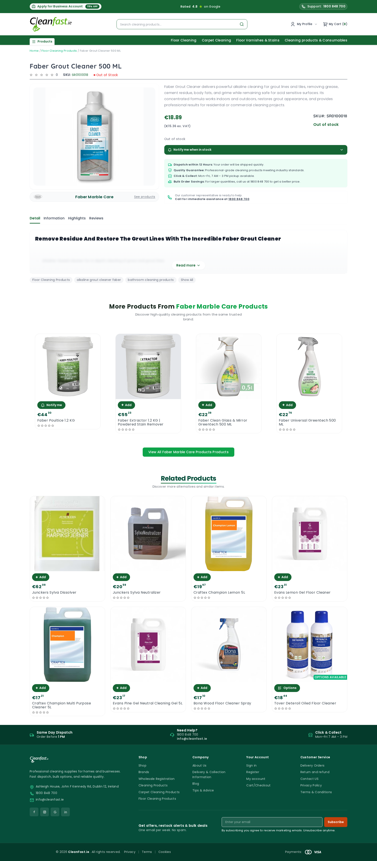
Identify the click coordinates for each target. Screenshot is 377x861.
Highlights (77, 218)
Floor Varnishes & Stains (257, 40)
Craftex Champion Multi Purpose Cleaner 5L (61, 705)
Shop (142, 765)
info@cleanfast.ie (50, 800)
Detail (35, 218)
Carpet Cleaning (216, 40)
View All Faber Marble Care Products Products (188, 452)
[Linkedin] (65, 812)
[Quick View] (67, 395)
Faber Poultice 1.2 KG (56, 420)
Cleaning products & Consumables (316, 40)
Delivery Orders (312, 765)
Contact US (309, 779)
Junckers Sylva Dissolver (54, 592)
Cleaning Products (153, 785)
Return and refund (314, 772)
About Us (199, 765)
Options (289, 688)
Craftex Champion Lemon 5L (219, 592)
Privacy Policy (311, 785)
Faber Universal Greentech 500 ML (307, 422)
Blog (195, 783)
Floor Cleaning (183, 40)
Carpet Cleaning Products (159, 792)
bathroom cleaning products (151, 280)
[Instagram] (44, 812)
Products (45, 41)
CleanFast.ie (79, 852)
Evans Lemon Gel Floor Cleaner (302, 592)
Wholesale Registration (157, 779)
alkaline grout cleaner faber (99, 280)
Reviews (96, 218)
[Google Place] (55, 812)
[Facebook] (34, 812)
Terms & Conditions (316, 792)
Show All (187, 280)
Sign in (251, 765)
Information (54, 218)
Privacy (129, 852)
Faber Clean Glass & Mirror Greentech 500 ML (222, 422)
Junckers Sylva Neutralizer (137, 592)
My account (255, 779)
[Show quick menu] (368, 855)
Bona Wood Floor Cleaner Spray (222, 703)
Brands (144, 772)
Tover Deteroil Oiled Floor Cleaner (305, 703)
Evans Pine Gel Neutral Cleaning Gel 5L (147, 703)
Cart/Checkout (258, 785)
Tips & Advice (203, 790)
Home (34, 51)
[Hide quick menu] (243, 845)
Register (252, 772)
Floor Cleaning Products (59, 51)
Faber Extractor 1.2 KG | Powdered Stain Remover (141, 422)
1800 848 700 (259, 181)
